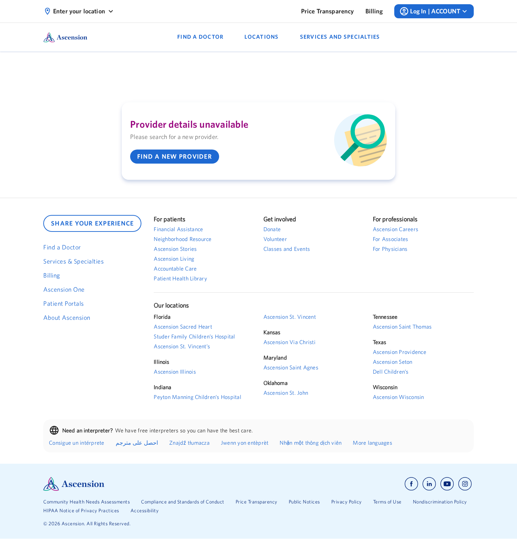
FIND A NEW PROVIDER (174, 156)
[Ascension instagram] (465, 484)
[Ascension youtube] (447, 484)
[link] (327, 11)
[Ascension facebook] (411, 484)
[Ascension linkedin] (429, 484)
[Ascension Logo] (150, 484)
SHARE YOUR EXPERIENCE (92, 223)
